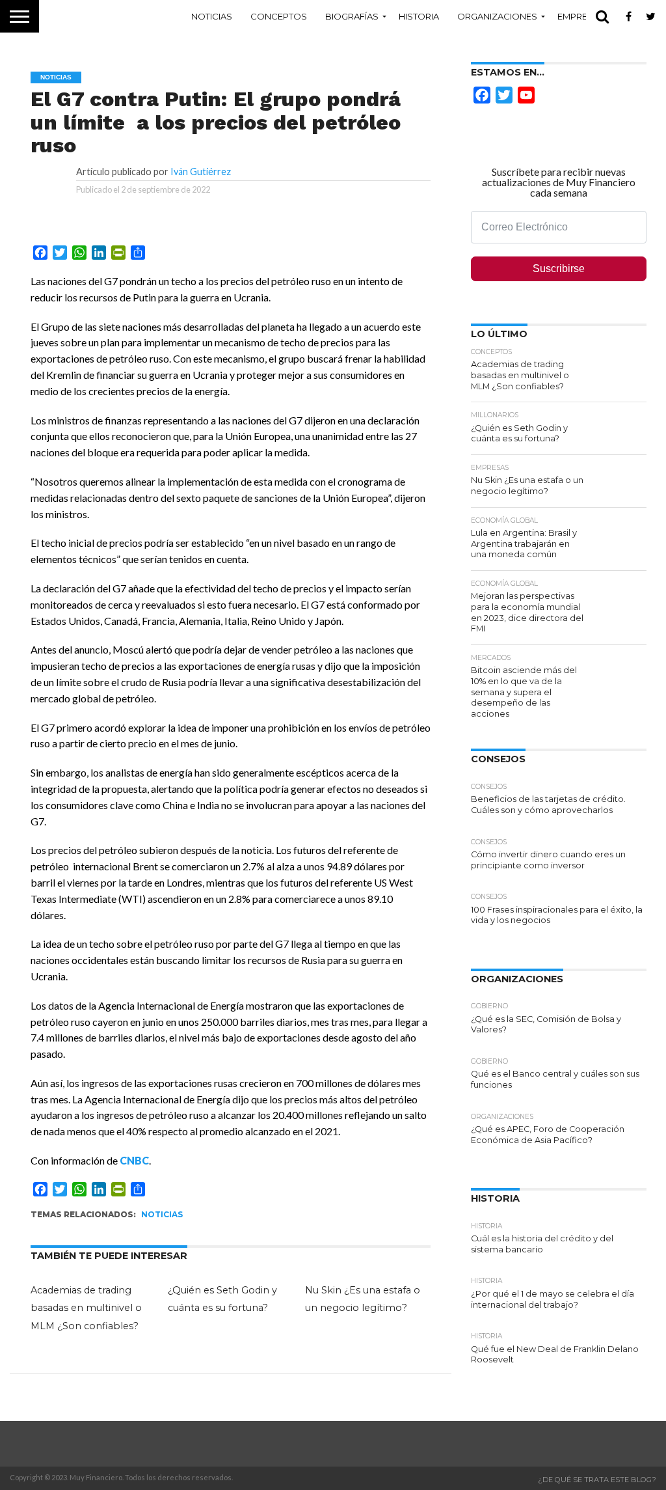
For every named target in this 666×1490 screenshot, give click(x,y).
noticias (162, 1214)
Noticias (211, 16)
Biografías (352, 16)
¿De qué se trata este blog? (597, 1479)
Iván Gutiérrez (200, 171)
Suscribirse (559, 268)
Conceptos (278, 16)
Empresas (581, 16)
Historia (419, 16)
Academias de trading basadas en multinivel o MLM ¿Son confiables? (86, 1308)
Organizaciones (497, 16)
